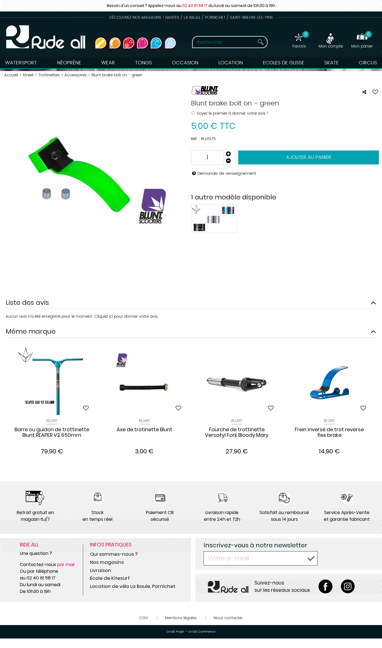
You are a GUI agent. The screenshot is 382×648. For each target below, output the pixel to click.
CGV (143, 618)
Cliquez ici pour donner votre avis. (126, 316)
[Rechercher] (260, 42)
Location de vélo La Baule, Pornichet (132, 586)
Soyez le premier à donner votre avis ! (232, 113)
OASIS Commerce (202, 632)
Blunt (51, 421)
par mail (65, 564)
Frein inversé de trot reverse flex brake (329, 433)
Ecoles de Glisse (283, 63)
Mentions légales (181, 618)
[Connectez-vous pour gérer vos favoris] (375, 92)
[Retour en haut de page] (370, 631)
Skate (331, 63)
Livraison (100, 570)
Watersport (21, 63)
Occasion (185, 63)
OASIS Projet (175, 632)
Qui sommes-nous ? (114, 554)
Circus (368, 63)
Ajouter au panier (308, 157)
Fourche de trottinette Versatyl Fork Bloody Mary (236, 433)
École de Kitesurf (110, 578)
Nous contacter (228, 618)
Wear (108, 63)
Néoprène (69, 63)
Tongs (143, 63)
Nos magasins (107, 562)
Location (230, 63)
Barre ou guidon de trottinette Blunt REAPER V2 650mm (52, 433)
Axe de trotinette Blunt (144, 430)
